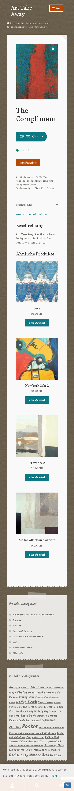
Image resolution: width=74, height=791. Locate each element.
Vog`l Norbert (52, 750)
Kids (15, 642)
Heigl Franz (45, 702)
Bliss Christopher (41, 688)
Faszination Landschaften (28, 637)
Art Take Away (21, 11)
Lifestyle (18, 653)
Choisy (22, 692)
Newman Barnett (47, 716)
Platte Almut (33, 720)
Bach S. (25, 687)
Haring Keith (26, 702)
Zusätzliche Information (31, 214)
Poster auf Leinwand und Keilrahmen (32, 734)
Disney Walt (26, 697)
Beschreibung (24, 205)
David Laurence (45, 692)
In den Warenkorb (28, 162)
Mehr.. (56, 775)
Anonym (14, 688)
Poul (28, 737)
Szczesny (50, 745)
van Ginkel (26, 750)
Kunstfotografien (22, 648)
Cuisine (17, 626)
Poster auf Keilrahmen (51, 727)
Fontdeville (41, 697)
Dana (31, 693)
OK (67, 785)
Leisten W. (50, 707)
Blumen (17, 620)
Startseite (17, 23)
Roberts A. (38, 737)
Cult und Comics (22, 631)
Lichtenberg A (20, 711)
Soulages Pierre (37, 741)
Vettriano (38, 750)
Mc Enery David (26, 716)
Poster (51, 188)
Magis (47, 711)
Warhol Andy (18, 755)
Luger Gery (36, 711)
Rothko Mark (52, 737)
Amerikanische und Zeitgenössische (33, 615)
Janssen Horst (25, 707)
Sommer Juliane (18, 741)
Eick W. (39, 188)
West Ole (56, 755)
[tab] (37, 205)
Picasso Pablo (17, 720)
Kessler (39, 707)
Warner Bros (39, 755)
